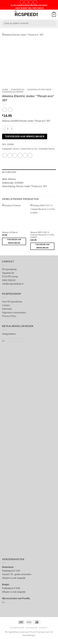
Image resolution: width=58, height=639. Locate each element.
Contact (6, 305)
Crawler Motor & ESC (29, 149)
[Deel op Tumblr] (30, 155)
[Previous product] (10, 109)
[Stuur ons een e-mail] (31, 2)
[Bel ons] (35, 2)
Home (5, 90)
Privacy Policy (9, 316)
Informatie (7, 309)
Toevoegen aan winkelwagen (24, 136)
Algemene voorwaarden (14, 312)
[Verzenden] (52, 23)
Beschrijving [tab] (9, 172)
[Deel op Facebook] (9, 155)
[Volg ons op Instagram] (26, 2)
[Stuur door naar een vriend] (20, 155)
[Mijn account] (46, 14)
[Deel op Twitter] (15, 155)
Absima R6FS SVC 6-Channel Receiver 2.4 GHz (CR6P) (42, 234)
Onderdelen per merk (39, 90)
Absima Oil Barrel (10, 232)
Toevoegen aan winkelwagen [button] (14, 241)
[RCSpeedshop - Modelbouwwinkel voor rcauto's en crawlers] (26, 15)
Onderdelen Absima (12, 92)
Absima (16, 149)
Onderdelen (17, 90)
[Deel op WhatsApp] (4, 155)
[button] (3, 14)
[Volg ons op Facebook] (22, 2)
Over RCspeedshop (12, 301)
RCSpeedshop (17, 628)
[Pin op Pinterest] (25, 155)
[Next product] (4, 109)
